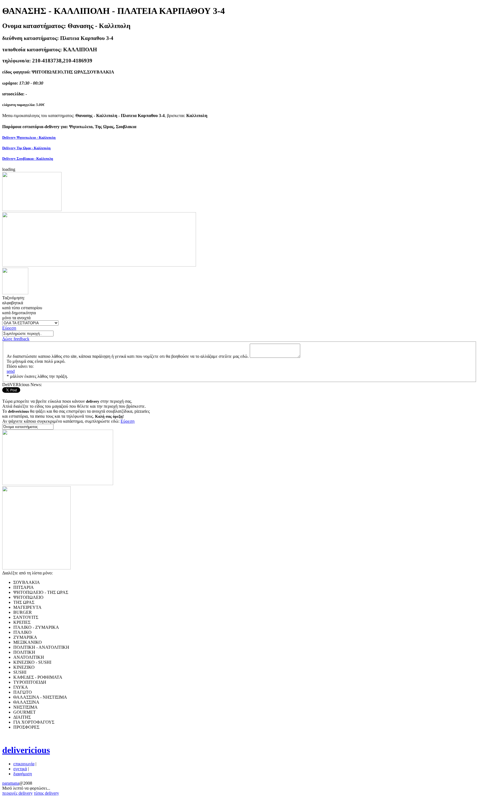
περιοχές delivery (17, 793)
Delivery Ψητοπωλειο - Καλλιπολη (28, 137)
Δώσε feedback (15, 338)
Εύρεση (9, 328)
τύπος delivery (46, 793)
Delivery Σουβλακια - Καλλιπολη (27, 158)
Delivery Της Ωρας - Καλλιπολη (26, 148)
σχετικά (20, 768)
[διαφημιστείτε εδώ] (32, 209)
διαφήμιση (22, 773)
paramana (10, 783)
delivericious (26, 750)
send (11, 371)
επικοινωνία (23, 763)
